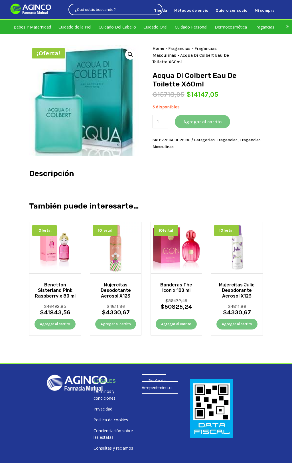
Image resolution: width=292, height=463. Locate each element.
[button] (130, 54)
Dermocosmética (231, 27)
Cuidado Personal (191, 27)
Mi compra (265, 11)
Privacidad (103, 409)
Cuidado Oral (155, 27)
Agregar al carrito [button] (55, 324)
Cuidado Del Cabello (117, 27)
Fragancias (264, 27)
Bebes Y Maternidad (32, 27)
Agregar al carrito (202, 121)
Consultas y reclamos (113, 448)
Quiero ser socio (232, 11)
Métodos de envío (191, 11)
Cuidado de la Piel (74, 27)
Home (158, 48)
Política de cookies (111, 419)
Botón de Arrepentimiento (157, 384)
